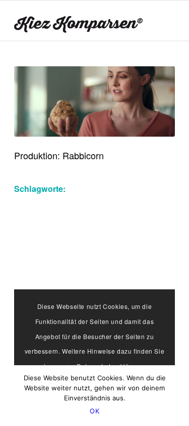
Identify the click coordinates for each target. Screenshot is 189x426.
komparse (31, 278)
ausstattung (35, 203)
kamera (104, 248)
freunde (106, 233)
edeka (70, 218)
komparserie (121, 278)
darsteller (125, 203)
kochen (145, 263)
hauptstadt (33, 248)
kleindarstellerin (98, 263)
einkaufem (105, 218)
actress (131, 188)
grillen (161, 233)
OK (94, 411)
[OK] (176, 396)
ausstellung (83, 203)
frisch (135, 233)
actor (104, 188)
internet (72, 248)
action (79, 188)
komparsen (74, 278)
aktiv (157, 188)
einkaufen (147, 218)
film (61, 233)
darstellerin (34, 218)
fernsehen (32, 233)
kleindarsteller (39, 263)
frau (80, 233)
